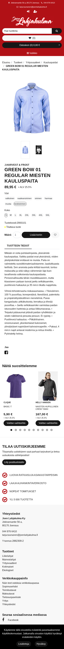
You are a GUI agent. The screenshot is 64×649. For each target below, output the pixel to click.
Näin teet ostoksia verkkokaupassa (20, 583)
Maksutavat (8, 593)
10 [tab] (52, 430)
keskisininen (20, 204)
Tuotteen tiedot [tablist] (18, 245)
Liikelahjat (7, 556)
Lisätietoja (23, 644)
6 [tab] (34, 430)
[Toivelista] (55, 235)
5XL (48, 215)
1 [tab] (11, 430)
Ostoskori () (29, 45)
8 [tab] (43, 430)
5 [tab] (29, 430)
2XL (27, 215)
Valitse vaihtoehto (16, 423)
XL (20, 215)
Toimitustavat (9, 590)
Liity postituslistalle (14, 462)
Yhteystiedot (8, 604)
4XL (41, 215)
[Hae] (57, 31)
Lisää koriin (36, 235)
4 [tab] (25, 430)
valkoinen (9, 198)
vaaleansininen (24, 198)
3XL (34, 215)
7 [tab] (38, 430)
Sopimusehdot (10, 586)
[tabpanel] (25, 150)
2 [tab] (16, 430)
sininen (38, 198)
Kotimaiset (7, 566)
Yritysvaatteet (9, 563)
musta (8, 204)
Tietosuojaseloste (11, 597)
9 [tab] (47, 430)
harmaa (48, 198)
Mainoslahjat (9, 559)
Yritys (5, 600)
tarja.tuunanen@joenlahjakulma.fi (33, 7)
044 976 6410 (49, 3)
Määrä (7, 235)
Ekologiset (7, 570)
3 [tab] (20, 430)
